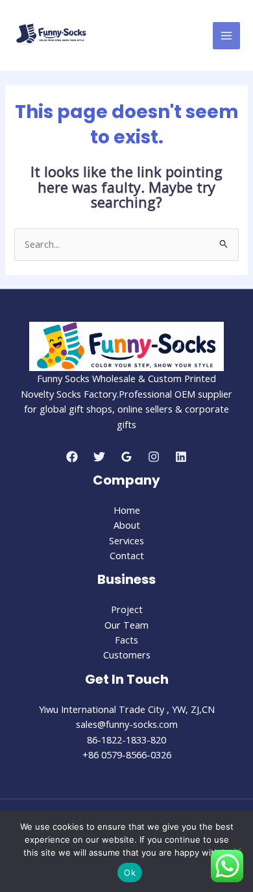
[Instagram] (154, 457)
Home (127, 509)
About (127, 524)
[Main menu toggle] (226, 35)
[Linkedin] (181, 457)
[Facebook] (72, 457)
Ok (130, 872)
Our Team (126, 624)
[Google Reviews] (126, 457)
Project (127, 609)
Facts (126, 639)
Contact (127, 555)
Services (126, 540)
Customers (127, 654)
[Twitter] (99, 457)
